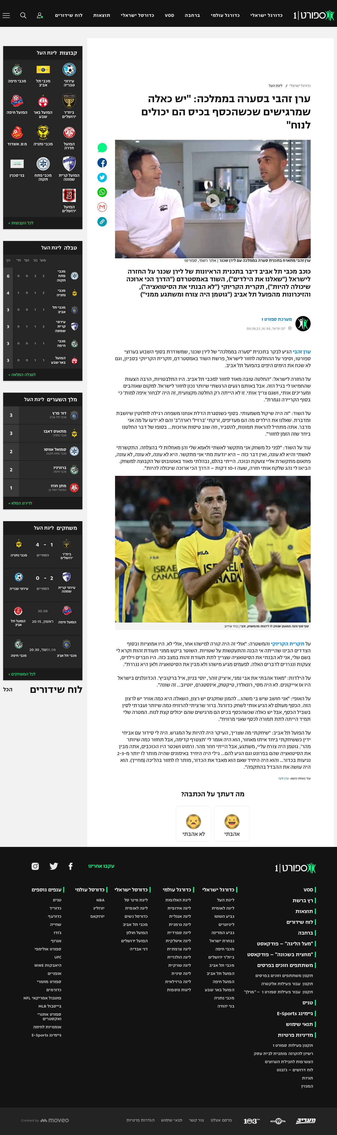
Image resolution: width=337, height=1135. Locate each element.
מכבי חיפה (224, 949)
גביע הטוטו (224, 916)
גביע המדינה (222, 932)
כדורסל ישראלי (137, 15)
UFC (57, 957)
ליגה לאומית (223, 908)
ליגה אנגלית (180, 916)
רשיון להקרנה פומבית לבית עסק (283, 1053)
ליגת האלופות (178, 900)
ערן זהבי (302, 351)
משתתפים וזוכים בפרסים (285, 965)
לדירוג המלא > (20, 503)
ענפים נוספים (46, 889)
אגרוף (56, 941)
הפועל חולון (137, 932)
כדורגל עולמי (225, 15)
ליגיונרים (226, 924)
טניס (308, 1002)
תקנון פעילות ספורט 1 (293, 1045)
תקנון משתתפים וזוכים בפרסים (284, 975)
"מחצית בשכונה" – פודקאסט (280, 954)
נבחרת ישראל (222, 941)
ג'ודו (58, 932)
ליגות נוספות (179, 990)
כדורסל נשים (136, 916)
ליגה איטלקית (178, 941)
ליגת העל (276, 86)
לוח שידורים (68, 15)
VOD (169, 15)
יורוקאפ (97, 916)
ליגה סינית (181, 973)
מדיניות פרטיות (295, 1035)
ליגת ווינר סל (136, 900)
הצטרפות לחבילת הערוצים (289, 1061)
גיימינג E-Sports (295, 1013)
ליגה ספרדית (179, 932)
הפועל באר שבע (219, 990)
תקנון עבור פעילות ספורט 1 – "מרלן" (278, 992)
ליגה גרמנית (180, 924)
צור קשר (196, 1120)
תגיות (307, 1078)
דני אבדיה (139, 949)
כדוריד (55, 908)
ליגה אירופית (179, 908)
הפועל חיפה (223, 981)
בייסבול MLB (49, 1006)
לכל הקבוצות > (20, 223)
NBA (100, 900)
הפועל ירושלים (134, 941)
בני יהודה (225, 1006)
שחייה (56, 924)
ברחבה (192, 15)
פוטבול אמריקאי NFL (42, 998)
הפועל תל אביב (220, 973)
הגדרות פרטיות (140, 1120)
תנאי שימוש (299, 1024)
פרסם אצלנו (221, 1120)
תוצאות (101, 15)
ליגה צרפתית (179, 949)
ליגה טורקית (179, 965)
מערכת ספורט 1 (276, 319)
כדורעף (54, 916)
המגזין (307, 1086)
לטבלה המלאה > (22, 375)
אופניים (54, 973)
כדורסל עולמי (90, 889)
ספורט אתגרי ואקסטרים (49, 1016)
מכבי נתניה (224, 998)
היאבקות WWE (47, 965)
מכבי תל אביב (221, 965)
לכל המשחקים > (21, 674)
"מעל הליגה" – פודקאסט (285, 943)
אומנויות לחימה (47, 1027)
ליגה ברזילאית (178, 981)
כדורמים (53, 990)
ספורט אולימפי (47, 949)
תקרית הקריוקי (287, 644)
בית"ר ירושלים (221, 957)
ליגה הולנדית (179, 957)
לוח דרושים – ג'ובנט (295, 1070)
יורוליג (99, 908)
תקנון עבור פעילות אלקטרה (287, 983)
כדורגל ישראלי (266, 15)
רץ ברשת (303, 900)
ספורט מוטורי (49, 981)
